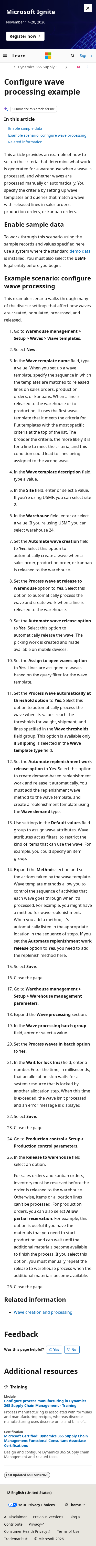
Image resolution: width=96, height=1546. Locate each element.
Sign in (86, 55)
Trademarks (14, 1538)
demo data (80, 251)
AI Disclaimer (15, 1516)
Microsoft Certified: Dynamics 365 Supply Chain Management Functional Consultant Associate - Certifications (46, 1441)
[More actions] (87, 67)
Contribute (13, 1524)
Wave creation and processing (43, 1312)
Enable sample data (25, 128)
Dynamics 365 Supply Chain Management (41, 67)
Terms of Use (68, 1531)
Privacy (35, 1524)
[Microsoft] (48, 55)
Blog (73, 1516)
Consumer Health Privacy (25, 1531)
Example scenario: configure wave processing (47, 135)
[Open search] (73, 55)
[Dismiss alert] (88, 8)
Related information (25, 141)
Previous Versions (48, 1516)
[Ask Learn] (78, 67)
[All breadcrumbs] (8, 67)
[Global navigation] (5, 55)
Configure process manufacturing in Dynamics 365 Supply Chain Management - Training (45, 1403)
